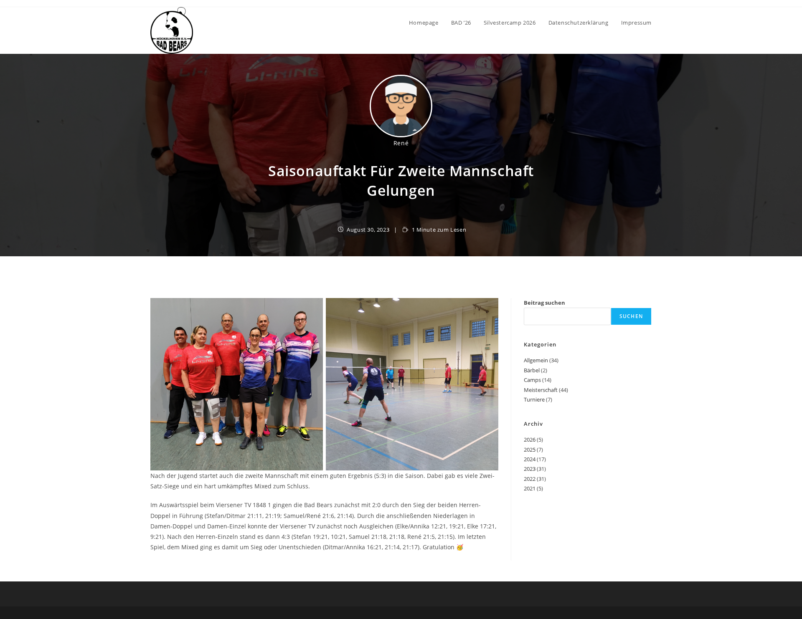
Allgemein (536, 360)
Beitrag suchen (544, 302)
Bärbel (532, 370)
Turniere (534, 399)
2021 (530, 488)
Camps (532, 380)
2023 (530, 468)
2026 (530, 439)
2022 (530, 479)
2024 (530, 459)
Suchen (631, 316)
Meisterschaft (541, 390)
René (401, 143)
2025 (530, 449)
